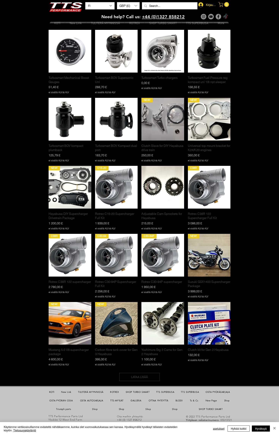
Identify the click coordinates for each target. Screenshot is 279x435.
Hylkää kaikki (238, 428)
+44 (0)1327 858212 (163, 16)
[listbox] (128, 5)
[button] (128, 5)
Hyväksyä (261, 428)
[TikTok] (226, 16)
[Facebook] (218, 16)
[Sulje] (274, 428)
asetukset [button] (219, 428)
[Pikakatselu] (70, 51)
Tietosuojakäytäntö (24, 430)
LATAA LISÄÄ (139, 377)
